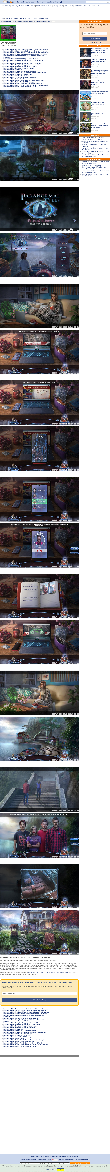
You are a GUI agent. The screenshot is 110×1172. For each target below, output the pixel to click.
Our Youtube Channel (82, 1159)
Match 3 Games (30, 6)
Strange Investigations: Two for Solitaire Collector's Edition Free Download (99, 50)
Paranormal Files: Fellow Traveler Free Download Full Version (23, 83)
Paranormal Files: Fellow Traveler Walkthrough (18, 82)
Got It (60, 1169)
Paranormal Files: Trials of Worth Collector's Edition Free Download (25, 54)
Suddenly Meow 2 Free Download (91, 165)
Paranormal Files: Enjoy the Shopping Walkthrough (20, 66)
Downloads (20, 2)
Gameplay (40, 2)
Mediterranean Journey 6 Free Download (93, 167)
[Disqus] (39, 1081)
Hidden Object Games (17, 6)
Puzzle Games (68, 6)
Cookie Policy (50, 1169)
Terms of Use (66, 1156)
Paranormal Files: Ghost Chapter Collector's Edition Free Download (25, 51)
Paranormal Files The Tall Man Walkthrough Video (19, 77)
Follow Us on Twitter (44, 1159)
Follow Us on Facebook (29, 1159)
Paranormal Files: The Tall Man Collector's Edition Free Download (24, 72)
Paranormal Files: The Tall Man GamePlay (16, 76)
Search (107, 2)
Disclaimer (75, 1156)
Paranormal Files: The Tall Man (13, 69)
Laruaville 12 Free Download (90, 169)
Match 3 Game (95, 116)
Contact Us (47, 1156)
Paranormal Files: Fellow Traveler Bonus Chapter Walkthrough (23, 80)
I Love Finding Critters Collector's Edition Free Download (98, 104)
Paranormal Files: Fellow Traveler (14, 79)
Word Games (96, 6)
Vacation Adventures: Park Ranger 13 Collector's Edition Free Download (99, 125)
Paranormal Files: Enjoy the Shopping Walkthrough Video (22, 65)
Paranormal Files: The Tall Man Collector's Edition (19, 71)
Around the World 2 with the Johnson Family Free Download (99, 93)
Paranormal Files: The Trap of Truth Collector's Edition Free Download (26, 52)
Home (33, 1156)
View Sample (91, 42)
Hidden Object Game (51, 2)
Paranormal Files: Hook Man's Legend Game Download (21, 59)
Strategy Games (58, 6)
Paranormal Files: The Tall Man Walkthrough (17, 74)
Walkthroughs (30, 2)
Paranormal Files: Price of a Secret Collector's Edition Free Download (25, 49)
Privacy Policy (98, 42)
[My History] (61, 2)
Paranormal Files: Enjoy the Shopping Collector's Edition (22, 63)
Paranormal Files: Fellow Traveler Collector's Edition (20, 86)
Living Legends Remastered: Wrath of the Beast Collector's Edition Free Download (100, 71)
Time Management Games (44, 6)
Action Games (87, 6)
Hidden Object (95, 54)
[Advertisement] (55, 13)
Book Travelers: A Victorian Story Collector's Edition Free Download (94, 155)
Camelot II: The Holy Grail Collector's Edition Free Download (98, 82)
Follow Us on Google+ (66, 1159)
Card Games (78, 6)
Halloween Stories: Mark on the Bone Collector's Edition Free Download (92, 138)
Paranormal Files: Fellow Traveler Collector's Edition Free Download (25, 85)
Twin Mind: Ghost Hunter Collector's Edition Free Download (98, 61)
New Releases (5, 6)
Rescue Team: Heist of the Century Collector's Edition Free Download (95, 171)
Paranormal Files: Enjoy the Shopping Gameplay (19, 68)
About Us (39, 1156)
